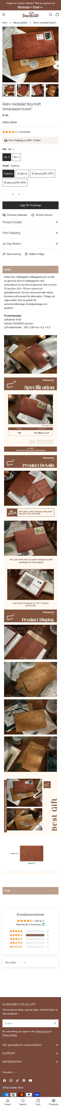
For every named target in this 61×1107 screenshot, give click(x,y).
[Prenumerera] (54, 1023)
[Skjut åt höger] (51, 54)
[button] (10, 132)
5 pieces (8, 173)
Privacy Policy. (9, 1035)
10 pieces (22, 173)
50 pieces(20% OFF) (15, 182)
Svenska (7, 1072)
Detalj (7, 269)
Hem (4, 22)
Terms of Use (42, 1031)
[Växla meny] (3, 14)
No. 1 (7, 157)
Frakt (7, 890)
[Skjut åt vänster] (10, 54)
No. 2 (17, 157)
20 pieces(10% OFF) (43, 173)
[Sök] (50, 14)
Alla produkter (20, 22)
